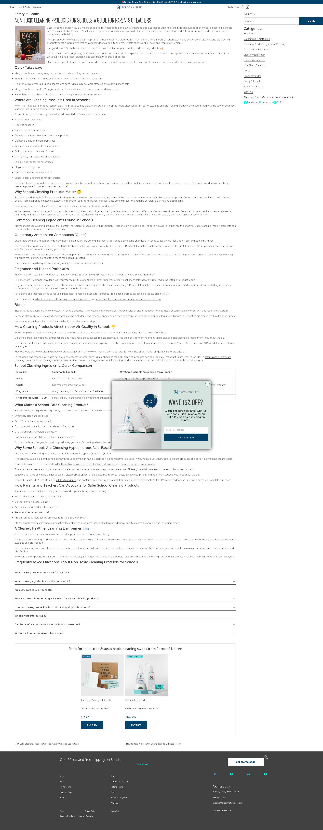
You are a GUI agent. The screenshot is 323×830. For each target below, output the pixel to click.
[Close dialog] (207, 384)
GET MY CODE (186, 437)
